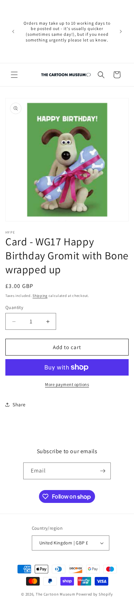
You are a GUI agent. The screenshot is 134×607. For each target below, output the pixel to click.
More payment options (67, 384)
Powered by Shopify (94, 594)
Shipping (40, 295)
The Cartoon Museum (55, 594)
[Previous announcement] (13, 31)
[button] (14, 75)
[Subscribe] (102, 470)
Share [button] (19, 404)
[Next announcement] (121, 31)
